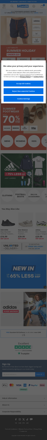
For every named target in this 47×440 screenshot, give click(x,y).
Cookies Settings (23, 99)
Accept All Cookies (23, 84)
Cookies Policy (38, 77)
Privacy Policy (25, 77)
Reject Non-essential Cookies (23, 91)
